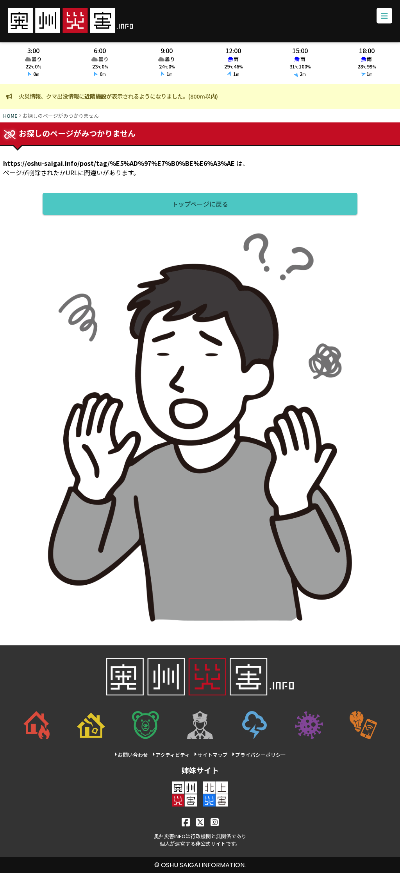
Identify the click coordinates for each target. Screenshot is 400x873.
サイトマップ (212, 754)
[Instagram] (215, 821)
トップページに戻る (200, 203)
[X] (200, 821)
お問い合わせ (133, 754)
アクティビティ (172, 754)
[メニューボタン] (384, 15)
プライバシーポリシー (260, 754)
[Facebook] (186, 821)
